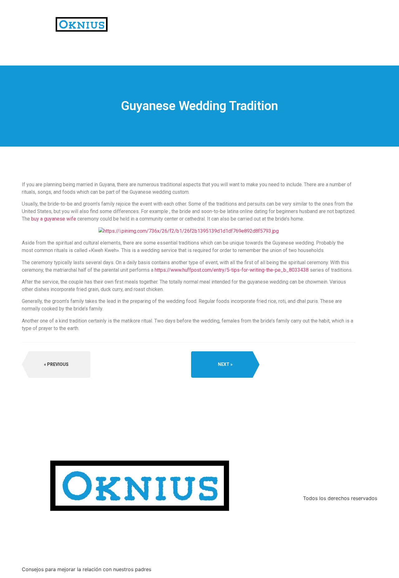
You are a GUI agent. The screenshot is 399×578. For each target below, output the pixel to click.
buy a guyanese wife (53, 219)
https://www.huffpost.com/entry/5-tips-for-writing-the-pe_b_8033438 (232, 270)
